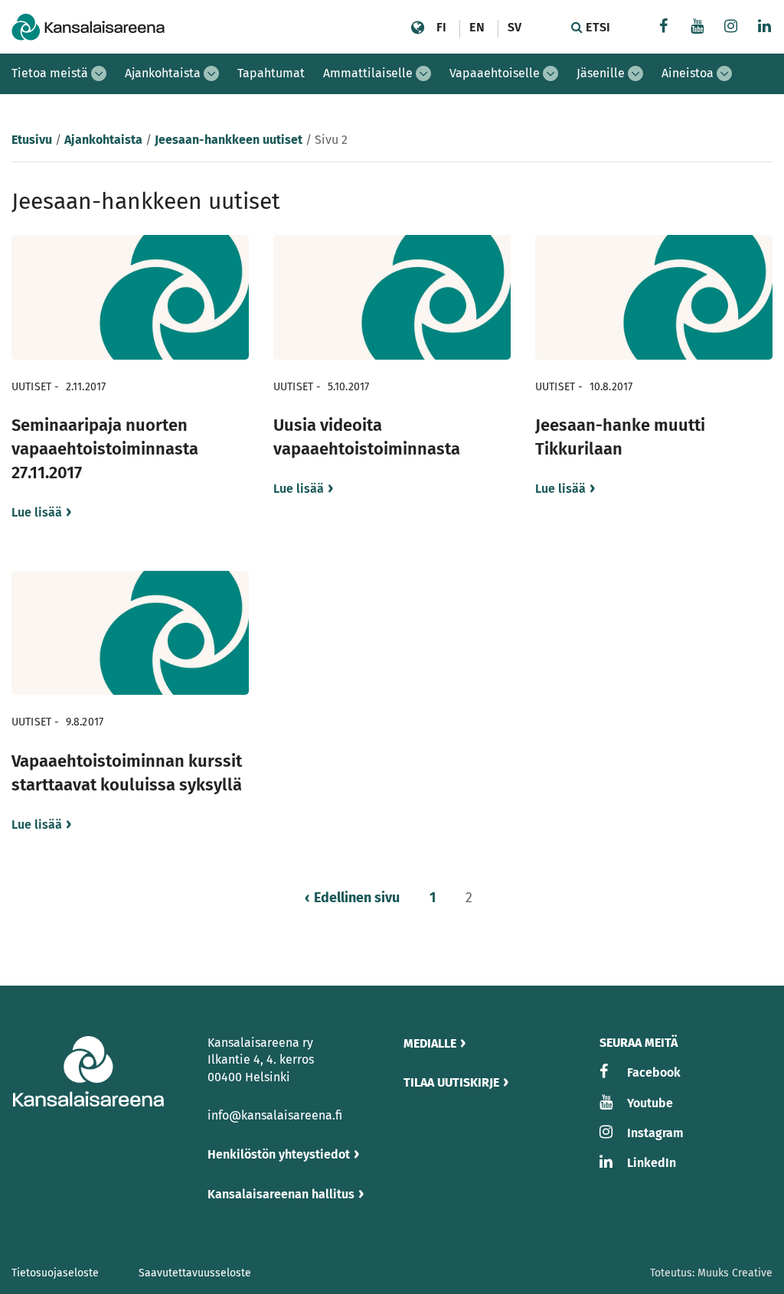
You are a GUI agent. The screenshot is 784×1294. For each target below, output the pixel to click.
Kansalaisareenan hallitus (280, 1194)
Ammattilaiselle (368, 73)
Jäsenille (601, 73)
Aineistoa (688, 73)
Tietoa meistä (49, 73)
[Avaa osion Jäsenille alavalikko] (635, 73)
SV (514, 27)
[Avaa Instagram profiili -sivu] (731, 27)
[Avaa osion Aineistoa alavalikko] (724, 73)
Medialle (429, 1043)
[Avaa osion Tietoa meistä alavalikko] (98, 73)
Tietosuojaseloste (55, 1272)
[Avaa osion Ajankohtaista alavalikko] (211, 73)
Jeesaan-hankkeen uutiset (228, 139)
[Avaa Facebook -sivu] (663, 27)
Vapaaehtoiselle (494, 73)
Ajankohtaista (163, 73)
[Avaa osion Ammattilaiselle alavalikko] (423, 73)
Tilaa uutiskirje (451, 1082)
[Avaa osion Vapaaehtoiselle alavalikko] (550, 73)
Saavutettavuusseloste (195, 1272)
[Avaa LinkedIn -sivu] (765, 27)
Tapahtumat (271, 73)
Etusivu (31, 139)
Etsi (596, 27)
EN (476, 27)
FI (441, 27)
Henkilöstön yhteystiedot (278, 1154)
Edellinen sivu (357, 897)
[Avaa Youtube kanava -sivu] (697, 27)
